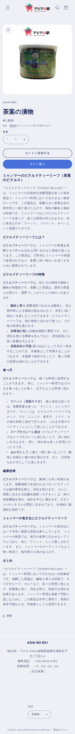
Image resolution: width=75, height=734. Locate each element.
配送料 (13, 126)
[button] (7, 7)
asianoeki (22, 730)
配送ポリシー (60, 730)
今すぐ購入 (37, 164)
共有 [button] (9, 615)
